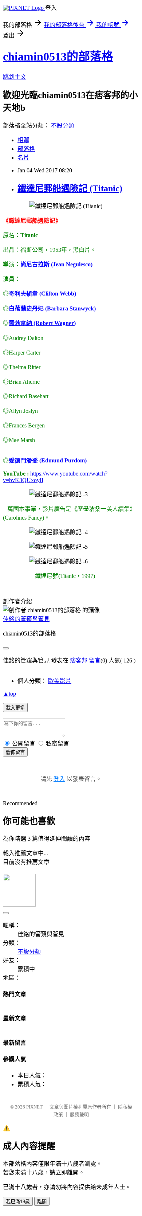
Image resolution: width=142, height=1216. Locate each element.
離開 (42, 1201)
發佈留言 (15, 752)
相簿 (23, 140)
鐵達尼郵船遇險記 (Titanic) (69, 188)
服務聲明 (79, 1114)
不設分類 (62, 125)
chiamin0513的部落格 (58, 56)
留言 (94, 660)
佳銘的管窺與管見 (26, 619)
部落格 (26, 149)
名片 (23, 158)
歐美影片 (59, 681)
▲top (9, 694)
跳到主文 (14, 77)
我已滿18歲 (18, 1201)
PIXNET (34, 1107)
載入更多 (15, 708)
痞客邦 (78, 660)
